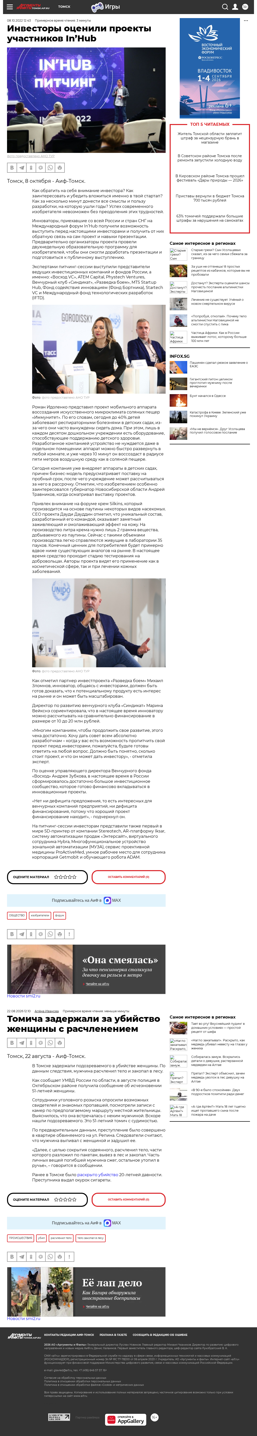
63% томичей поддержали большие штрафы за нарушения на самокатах (209, 218)
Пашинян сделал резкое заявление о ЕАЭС (219, 364)
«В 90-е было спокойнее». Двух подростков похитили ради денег (217, 1092)
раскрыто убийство (97, 1174)
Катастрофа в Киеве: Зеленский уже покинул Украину (218, 414)
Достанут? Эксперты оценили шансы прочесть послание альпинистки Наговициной (220, 287)
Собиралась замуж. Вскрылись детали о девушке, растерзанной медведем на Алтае (217, 1061)
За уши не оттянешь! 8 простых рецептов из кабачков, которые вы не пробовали (220, 270)
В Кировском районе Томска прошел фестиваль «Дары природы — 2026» (209, 178)
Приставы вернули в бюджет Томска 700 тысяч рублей (210, 198)
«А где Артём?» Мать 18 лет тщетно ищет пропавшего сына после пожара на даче (218, 1110)
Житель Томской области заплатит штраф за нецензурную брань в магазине (210, 138)
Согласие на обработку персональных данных (75, 1378)
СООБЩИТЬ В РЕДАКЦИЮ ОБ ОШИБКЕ (160, 1335)
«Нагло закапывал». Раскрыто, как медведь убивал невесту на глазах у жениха (219, 1044)
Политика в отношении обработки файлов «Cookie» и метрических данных (94, 1385)
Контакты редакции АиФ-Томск (69, 1335)
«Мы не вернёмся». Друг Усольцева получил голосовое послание (217, 430)
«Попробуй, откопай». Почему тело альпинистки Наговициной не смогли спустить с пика (219, 320)
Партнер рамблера (87, 1417)
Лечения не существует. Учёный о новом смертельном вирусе (217, 302)
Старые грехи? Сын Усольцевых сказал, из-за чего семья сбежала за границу (219, 254)
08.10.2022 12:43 (19, 20)
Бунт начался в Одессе (208, 396)
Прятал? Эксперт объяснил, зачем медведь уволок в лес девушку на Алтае (218, 1077)
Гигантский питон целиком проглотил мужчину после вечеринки (211, 383)
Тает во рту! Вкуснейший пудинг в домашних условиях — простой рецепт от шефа (218, 1028)
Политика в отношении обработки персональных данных (82, 1381)
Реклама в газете (113, 1335)
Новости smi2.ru (23, 996)
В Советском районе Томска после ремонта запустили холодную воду (209, 158)
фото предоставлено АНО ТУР (31, 156)
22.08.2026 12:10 (19, 1011)
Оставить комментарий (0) (128, 877)
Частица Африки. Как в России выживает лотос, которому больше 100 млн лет (218, 337)
